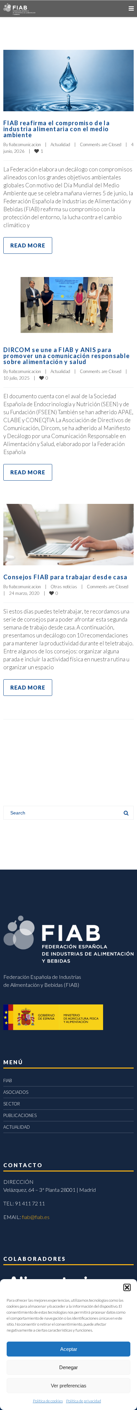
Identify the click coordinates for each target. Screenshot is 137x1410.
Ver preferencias (68, 1385)
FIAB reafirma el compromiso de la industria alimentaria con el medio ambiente (56, 129)
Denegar (68, 1367)
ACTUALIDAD (16, 1127)
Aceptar (68, 1349)
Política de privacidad (83, 1400)
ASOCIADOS (15, 1092)
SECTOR (11, 1103)
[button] (127, 1287)
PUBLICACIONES (20, 1115)
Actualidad (60, 144)
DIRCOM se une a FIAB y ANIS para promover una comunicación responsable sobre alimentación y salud (66, 355)
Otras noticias (64, 586)
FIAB (7, 1080)
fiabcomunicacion (25, 144)
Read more (27, 245)
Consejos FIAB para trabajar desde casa (65, 577)
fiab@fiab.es (36, 1217)
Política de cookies (48, 1400)
